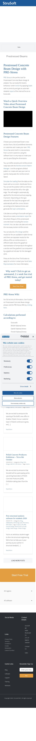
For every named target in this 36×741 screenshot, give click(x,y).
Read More (9, 429)
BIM (25, 524)
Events (28, 407)
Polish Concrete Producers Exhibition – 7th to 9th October (16, 457)
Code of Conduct (9, 650)
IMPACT (12, 407)
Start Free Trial (19, 575)
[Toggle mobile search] (29, 3)
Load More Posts (18, 561)
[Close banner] (33, 336)
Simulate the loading (10, 181)
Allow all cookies (18, 393)
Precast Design (10, 526)
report (12, 91)
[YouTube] (10, 628)
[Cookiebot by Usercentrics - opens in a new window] (21, 336)
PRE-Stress (7, 77)
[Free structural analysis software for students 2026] (18, 504)
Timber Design (22, 528)
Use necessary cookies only (18, 403)
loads (30, 86)
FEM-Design (16, 523)
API (22, 524)
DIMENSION (9, 523)
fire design (19, 232)
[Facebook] (10, 623)
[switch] (29, 366)
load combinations (19, 209)
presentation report (22, 216)
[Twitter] (6, 628)
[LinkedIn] (6, 623)
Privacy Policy (8, 639)
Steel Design (13, 528)
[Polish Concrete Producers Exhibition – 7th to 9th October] (18, 444)
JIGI (21, 523)
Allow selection (18, 398)
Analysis (18, 524)
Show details (24, 386)
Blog (21, 462)
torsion (17, 86)
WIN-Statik (9, 524)
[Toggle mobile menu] (32, 3)
